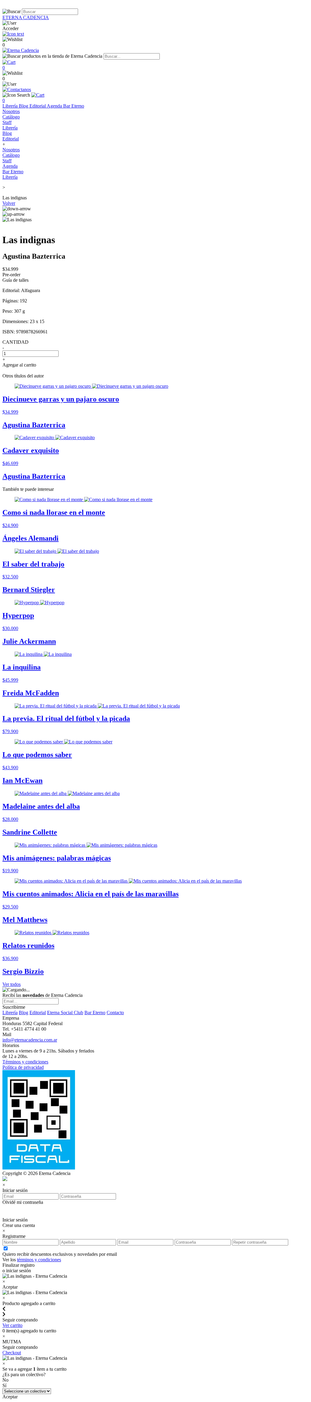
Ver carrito (12, 1325)
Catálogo (11, 116)
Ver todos (11, 984)
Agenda (55, 106)
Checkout (11, 1352)
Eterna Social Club (65, 1012)
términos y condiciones (39, 1259)
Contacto (115, 1012)
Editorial (38, 106)
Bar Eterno (73, 106)
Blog (24, 106)
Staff (7, 122)
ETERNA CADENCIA (25, 17)
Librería (10, 106)
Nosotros (11, 111)
